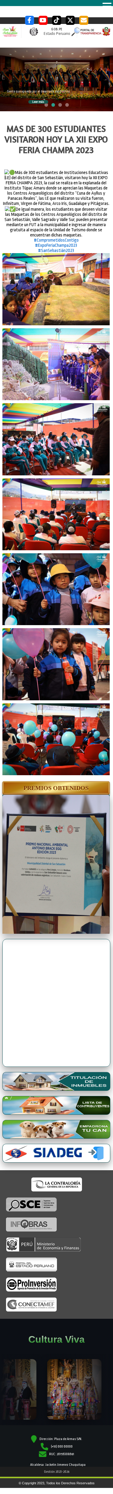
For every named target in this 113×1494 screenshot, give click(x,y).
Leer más (38, 101)
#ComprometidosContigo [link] (56, 240)
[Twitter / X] (70, 20)
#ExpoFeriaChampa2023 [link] (56, 245)
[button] (56, 788)
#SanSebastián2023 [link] (56, 250)
